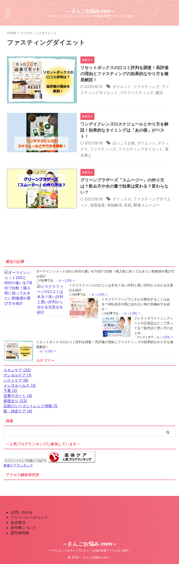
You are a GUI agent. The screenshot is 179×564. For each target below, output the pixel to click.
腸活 (159, 92)
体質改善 (97, 205)
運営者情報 (19, 532)
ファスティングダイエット (140, 149)
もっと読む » (67, 280)
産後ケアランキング (18, 465)
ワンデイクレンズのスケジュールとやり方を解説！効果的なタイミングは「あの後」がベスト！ (124, 130)
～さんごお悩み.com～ (91, 11)
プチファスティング (136, 92)
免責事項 (17, 522)
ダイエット (122, 86)
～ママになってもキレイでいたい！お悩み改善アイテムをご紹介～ (89, 550)
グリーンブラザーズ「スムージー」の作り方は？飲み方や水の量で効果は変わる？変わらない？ (124, 186)
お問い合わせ (21, 512)
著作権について (23, 527)
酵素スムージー (147, 205)
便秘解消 (114, 205)
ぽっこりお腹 (124, 143)
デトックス (122, 199)
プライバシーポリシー (29, 517)
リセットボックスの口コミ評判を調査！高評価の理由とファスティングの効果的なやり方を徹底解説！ (124, 73)
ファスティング (146, 86)
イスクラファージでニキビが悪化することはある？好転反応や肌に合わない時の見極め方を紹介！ (135, 304)
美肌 (127, 205)
